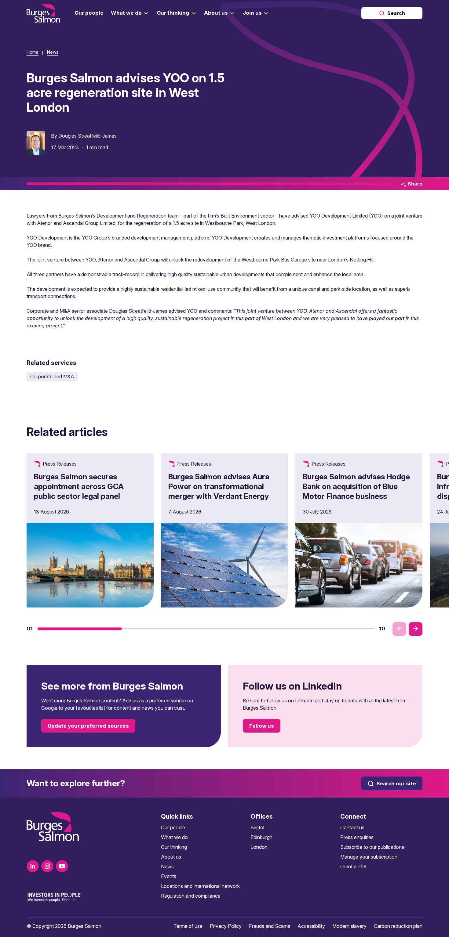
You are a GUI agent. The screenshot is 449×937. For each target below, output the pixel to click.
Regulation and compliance (191, 896)
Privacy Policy (226, 926)
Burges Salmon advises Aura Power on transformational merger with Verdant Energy (218, 486)
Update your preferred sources (88, 726)
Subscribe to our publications (372, 847)
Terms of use (188, 926)
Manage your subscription (368, 857)
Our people (173, 827)
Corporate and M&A (52, 376)
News (52, 52)
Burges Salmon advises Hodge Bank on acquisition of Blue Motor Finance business (356, 486)
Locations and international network (200, 886)
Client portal (353, 866)
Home (32, 52)
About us (171, 857)
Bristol (257, 827)
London (259, 847)
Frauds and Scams (269, 926)
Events (168, 876)
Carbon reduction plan (398, 926)
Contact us (352, 827)
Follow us (261, 726)
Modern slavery (349, 926)
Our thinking (174, 847)
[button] (80, 629)
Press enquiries (357, 837)
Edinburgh (261, 837)
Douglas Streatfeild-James (87, 136)
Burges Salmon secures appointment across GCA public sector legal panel (79, 486)
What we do (174, 837)
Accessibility (311, 926)
